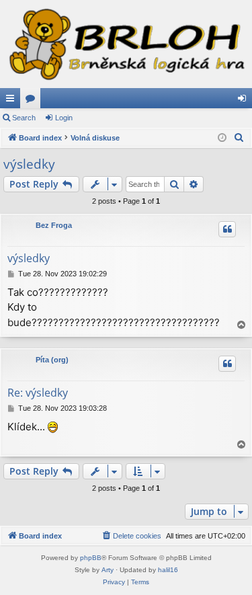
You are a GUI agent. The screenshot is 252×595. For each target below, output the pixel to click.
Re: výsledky (37, 392)
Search (24, 118)
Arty (107, 569)
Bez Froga (54, 225)
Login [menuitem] (244, 100)
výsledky (29, 164)
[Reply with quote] (227, 229)
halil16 (168, 569)
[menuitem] (239, 137)
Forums (33, 100)
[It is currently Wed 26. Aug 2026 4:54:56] (222, 138)
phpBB (90, 557)
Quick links (12, 100)
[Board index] (126, 44)
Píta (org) (52, 360)
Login (64, 118)
